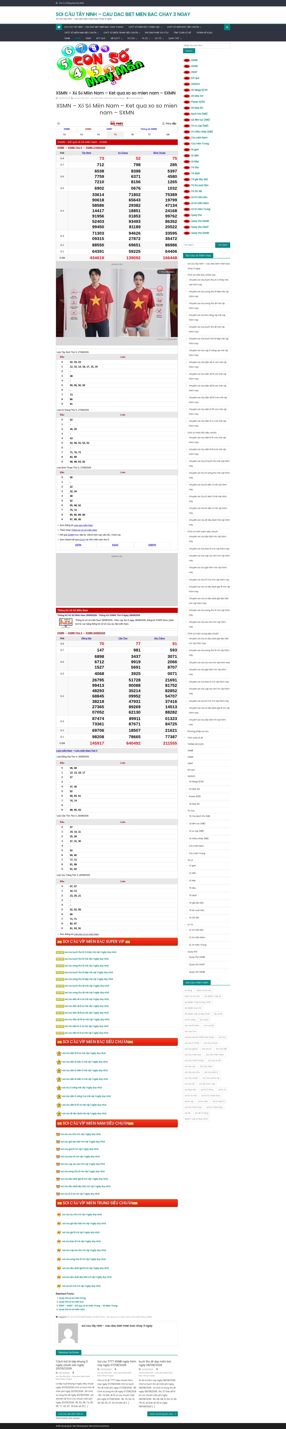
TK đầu (195, 167)
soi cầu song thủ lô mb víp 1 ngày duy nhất (87, 965)
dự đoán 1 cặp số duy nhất (198, 1002)
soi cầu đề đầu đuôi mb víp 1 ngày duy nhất (84, 1113)
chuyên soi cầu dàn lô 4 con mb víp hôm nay (207, 423)
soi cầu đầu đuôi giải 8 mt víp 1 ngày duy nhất (85, 1268)
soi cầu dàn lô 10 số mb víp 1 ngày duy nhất (84, 1104)
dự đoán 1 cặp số (212, 996)
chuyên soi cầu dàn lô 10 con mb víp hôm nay (208, 412)
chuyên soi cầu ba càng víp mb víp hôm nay (207, 317)
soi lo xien (203, 1101)
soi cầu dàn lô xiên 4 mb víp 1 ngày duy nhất (85, 1079)
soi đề (187, 1113)
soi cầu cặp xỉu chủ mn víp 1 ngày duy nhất (83, 1163)
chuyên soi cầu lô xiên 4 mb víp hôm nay (208, 510)
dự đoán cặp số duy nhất (197, 1013)
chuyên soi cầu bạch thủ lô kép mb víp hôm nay (209, 341)
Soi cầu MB (221, 1048)
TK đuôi (195, 173)
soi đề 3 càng (201, 1113)
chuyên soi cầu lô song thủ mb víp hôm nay (209, 475)
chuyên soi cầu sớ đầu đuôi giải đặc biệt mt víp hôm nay (209, 641)
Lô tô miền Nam (200, 203)
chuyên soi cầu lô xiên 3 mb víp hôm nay (208, 499)
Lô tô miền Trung (200, 209)
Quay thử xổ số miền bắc (71, 1301)
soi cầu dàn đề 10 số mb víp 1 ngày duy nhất (87, 1019)
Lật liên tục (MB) (200, 119)
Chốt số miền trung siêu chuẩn (121, 32)
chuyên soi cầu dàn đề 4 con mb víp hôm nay (208, 364)
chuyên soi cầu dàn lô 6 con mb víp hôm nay (207, 440)
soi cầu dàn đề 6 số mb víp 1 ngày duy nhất (87, 1006)
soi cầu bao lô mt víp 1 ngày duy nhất (81, 1241)
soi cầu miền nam (215, 1054)
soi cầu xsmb (191, 1078)
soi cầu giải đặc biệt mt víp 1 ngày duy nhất (84, 1223)
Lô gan (195, 149)
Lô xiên (195, 155)
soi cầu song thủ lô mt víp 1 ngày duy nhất (84, 1259)
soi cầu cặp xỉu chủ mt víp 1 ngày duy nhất (84, 1250)
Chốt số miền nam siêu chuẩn (80, 32)
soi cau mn (190, 1031)
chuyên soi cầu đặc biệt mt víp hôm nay (207, 722)
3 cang (188, 990)
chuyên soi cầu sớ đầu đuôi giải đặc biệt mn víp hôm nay (209, 601)
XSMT (88, 38)
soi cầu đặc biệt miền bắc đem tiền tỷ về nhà (73, 1413)
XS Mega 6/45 (199, 90)
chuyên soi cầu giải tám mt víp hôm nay (207, 672)
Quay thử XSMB (200, 221)
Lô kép (195, 161)
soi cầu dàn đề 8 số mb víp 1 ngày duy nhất (87, 1012)
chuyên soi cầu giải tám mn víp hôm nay (208, 570)
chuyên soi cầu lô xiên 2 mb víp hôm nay (208, 487)
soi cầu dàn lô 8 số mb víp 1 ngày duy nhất (84, 1053)
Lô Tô (158, 38)
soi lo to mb (191, 1095)
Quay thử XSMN (200, 233)
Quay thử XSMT (200, 227)
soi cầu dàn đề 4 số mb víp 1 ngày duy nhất (87, 999)
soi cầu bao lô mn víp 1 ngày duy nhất (80, 1156)
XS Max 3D (197, 107)
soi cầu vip (190, 1066)
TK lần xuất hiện (199, 185)
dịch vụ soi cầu (192, 996)
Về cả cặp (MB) (199, 125)
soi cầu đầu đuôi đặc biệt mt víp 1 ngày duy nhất (87, 1277)
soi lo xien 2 (218, 1101)
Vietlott (115, 38)
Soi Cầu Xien (206, 1066)
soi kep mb (190, 1089)
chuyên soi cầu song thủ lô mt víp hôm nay (209, 653)
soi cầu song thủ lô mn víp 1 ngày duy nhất (83, 1171)
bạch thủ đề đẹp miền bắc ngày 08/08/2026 (155, 1363)
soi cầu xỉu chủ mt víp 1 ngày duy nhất (82, 1214)
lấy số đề (218, 1013)
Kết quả (100, 38)
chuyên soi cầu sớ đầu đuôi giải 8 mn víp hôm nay (209, 589)
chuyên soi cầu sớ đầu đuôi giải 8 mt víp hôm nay (209, 710)
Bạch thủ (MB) (199, 113)
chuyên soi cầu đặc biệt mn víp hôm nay (207, 539)
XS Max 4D (197, 96)
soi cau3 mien (192, 1025)
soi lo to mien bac (211, 1095)
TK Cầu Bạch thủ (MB (199, 816)
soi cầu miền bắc (193, 1054)
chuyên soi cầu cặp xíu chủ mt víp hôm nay (209, 691)
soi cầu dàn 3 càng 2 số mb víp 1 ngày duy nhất (86, 1096)
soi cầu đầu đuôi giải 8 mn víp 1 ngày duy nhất (84, 1178)
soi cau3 (204, 1019)
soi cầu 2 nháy (192, 1043)
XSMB (67, 38)
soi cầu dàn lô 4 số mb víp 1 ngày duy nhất (86, 1026)
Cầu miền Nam (199, 137)
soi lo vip (189, 1101)
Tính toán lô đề (182, 32)
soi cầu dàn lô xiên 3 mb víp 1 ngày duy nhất (85, 1070)
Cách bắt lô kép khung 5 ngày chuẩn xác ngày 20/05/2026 (72, 1365)
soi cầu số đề (214, 1060)
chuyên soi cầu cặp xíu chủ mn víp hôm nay (209, 558)
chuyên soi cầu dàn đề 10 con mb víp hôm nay (208, 400)
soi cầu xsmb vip (211, 1078)
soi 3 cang (190, 1019)
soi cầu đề (190, 1083)
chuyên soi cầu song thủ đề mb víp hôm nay (207, 306)
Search (189, 50)
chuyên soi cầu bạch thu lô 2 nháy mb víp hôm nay (208, 282)
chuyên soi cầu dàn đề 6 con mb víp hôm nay (207, 376)
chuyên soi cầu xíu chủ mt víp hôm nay (209, 662)
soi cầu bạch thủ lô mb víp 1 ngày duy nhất (87, 958)
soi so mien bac (214, 1107)
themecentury (102, 1426)
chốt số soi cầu (203, 990)
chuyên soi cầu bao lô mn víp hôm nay (209, 548)
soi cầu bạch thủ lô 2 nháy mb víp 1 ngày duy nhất (90, 952)
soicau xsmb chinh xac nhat (199, 1037)
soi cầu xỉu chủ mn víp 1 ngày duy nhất (81, 1134)
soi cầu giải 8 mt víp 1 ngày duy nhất (81, 1232)
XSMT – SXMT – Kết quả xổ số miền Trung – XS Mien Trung (88, 1305)
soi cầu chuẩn (211, 1043)
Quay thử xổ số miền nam (72, 1309)
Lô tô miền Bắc (199, 197)
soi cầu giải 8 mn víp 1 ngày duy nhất (79, 1149)
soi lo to (222, 1089)
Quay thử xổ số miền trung (72, 1298)
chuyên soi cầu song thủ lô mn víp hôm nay (209, 612)
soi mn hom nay (193, 1107)
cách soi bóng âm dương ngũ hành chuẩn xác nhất (164, 1413)
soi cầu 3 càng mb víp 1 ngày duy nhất (82, 1087)
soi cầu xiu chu (192, 1072)
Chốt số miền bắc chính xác (144, 26)
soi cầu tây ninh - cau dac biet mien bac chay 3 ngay (99, 98)
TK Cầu (131, 38)
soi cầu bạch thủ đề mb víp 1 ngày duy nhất (87, 985)
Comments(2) (136, 98)
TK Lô (145, 38)
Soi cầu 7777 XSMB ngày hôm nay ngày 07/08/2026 (116, 1363)
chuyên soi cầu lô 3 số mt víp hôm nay (209, 700)
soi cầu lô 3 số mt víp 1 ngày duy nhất (81, 1285)
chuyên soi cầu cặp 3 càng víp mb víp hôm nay (208, 353)
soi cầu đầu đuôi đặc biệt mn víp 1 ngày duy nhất (86, 1186)
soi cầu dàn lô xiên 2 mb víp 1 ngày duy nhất (85, 1061)
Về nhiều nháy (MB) (202, 131)
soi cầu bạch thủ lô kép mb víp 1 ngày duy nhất (89, 972)
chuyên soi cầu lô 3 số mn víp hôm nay (209, 579)
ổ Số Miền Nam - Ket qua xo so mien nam (110, 1316)
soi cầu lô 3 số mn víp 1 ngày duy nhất (80, 1193)
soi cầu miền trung (194, 1060)
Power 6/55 (198, 102)
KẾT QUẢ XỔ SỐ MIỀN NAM (79, 1316)
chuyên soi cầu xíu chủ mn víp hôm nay (207, 624)
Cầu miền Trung (200, 143)
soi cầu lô (206, 1048)
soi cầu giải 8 (191, 1048)
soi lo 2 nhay (207, 1089)
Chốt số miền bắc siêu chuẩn (183, 26)
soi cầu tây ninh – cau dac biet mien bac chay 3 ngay (123, 14)
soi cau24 (209, 1025)
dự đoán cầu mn (193, 1007)
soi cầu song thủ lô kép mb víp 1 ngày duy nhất (89, 979)
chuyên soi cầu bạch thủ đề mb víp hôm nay (207, 329)
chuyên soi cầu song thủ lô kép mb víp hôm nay (209, 294)
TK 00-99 (196, 191)
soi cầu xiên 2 (211, 1072)
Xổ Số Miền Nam (138, 1316)
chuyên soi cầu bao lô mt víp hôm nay (209, 681)
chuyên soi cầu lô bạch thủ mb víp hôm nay (209, 463)
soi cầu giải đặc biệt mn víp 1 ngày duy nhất (83, 1141)
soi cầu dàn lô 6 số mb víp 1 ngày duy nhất (86, 1032)
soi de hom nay (207, 1083)
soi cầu (222, 1037)
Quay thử (173, 38)
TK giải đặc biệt (199, 179)
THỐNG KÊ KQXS (204, 32)
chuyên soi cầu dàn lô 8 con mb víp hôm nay (207, 452)
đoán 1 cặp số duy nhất (196, 1118)
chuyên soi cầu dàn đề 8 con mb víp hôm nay (207, 388)
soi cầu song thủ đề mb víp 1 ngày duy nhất (87, 992)
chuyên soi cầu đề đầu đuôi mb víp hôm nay (209, 522)
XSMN (78, 38)
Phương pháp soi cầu (156, 32)
